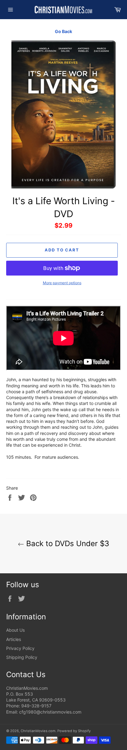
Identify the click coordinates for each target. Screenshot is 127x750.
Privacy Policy (20, 648)
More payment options (62, 282)
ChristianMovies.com (38, 731)
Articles (13, 639)
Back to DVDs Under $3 (66, 543)
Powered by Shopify (74, 731)
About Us (15, 630)
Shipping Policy (21, 657)
